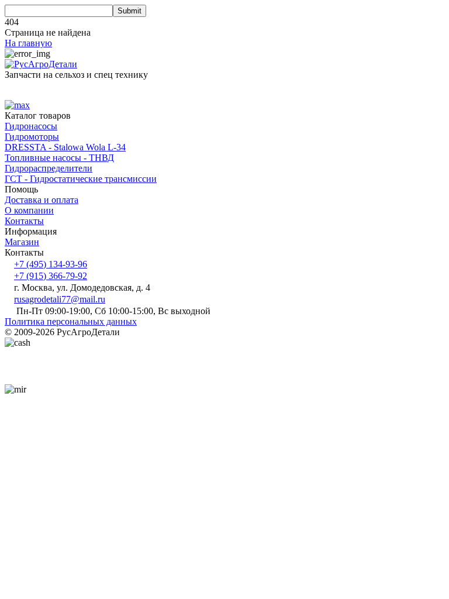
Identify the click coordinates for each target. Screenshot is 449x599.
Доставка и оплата (41, 200)
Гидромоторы (32, 137)
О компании (29, 210)
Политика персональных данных (71, 321)
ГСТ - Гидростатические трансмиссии (81, 179)
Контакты (24, 221)
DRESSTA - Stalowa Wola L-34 (65, 147)
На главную (28, 43)
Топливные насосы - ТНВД (59, 158)
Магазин (22, 242)
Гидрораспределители (48, 168)
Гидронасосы (31, 126)
